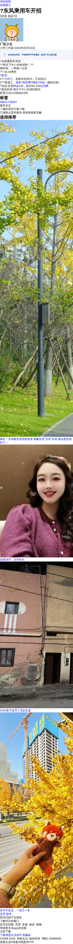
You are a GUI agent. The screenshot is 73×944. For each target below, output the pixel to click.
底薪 (18, 82)
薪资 (4, 75)
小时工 (9, 78)
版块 (9, 913)
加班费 (27, 82)
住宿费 (44, 85)
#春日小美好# (8, 101)
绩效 (35, 82)
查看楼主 (5, 5)
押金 (16, 85)
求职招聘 (5, 1)
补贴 (42, 82)
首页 (2, 913)
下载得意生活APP (11, 935)
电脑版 (26, 935)
